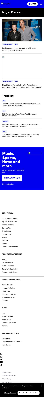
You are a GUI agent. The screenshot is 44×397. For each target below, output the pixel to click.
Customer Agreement (9, 376)
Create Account (7, 263)
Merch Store (6, 320)
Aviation (5, 240)
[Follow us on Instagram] (2, 356)
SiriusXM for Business (10, 247)
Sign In (4, 260)
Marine (4, 237)
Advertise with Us (8, 297)
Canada (5, 326)
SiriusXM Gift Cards (9, 323)
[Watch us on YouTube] (2, 362)
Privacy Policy (6, 379)
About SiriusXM (7, 285)
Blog (3, 313)
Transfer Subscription (9, 269)
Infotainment (6, 234)
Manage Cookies (10, 393)
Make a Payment (8, 266)
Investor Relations (8, 288)
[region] (22, 390)
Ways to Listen (7, 316)
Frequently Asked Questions (12, 342)
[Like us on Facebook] (2, 354)
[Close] (42, 386)
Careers (5, 301)
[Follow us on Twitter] (2, 359)
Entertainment (8, 44)
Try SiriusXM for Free (9, 222)
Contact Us (6, 339)
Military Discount (8, 225)
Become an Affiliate (9, 294)
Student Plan (6, 228)
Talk (16, 44)
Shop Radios (6, 231)
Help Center (6, 345)
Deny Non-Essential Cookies (28, 393)
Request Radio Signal (9, 272)
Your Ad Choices (7, 382)
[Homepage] (8, 4)
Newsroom (6, 291)
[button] (41, 4)
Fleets (4, 244)
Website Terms (6, 372)
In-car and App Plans (9, 219)
